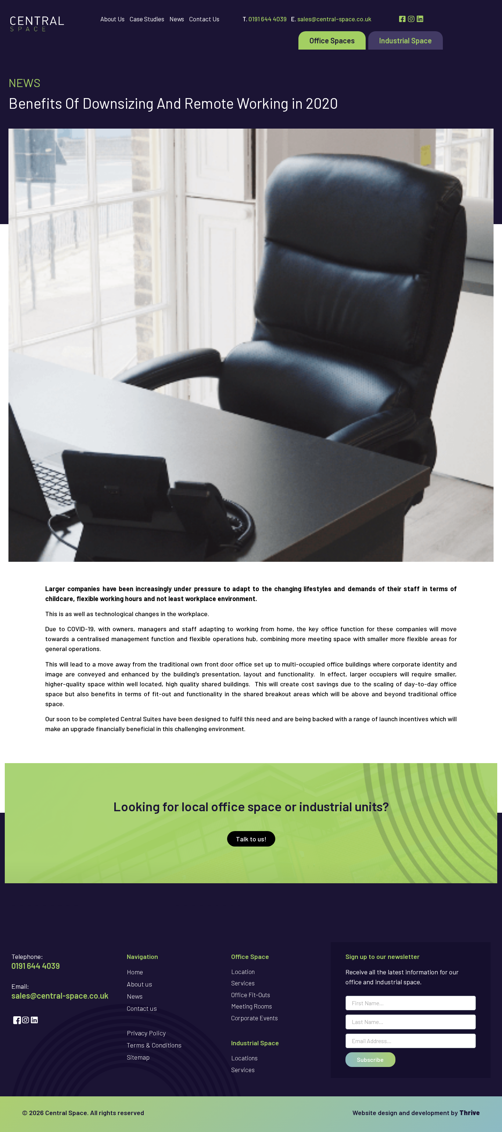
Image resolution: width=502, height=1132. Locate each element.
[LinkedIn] (421, 18)
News (176, 18)
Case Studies (147, 18)
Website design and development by (416, 1112)
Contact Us (204, 18)
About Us (112, 18)
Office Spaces (332, 40)
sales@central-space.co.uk (334, 18)
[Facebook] (403, 18)
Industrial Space (405, 40)
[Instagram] (412, 18)
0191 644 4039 (267, 18)
